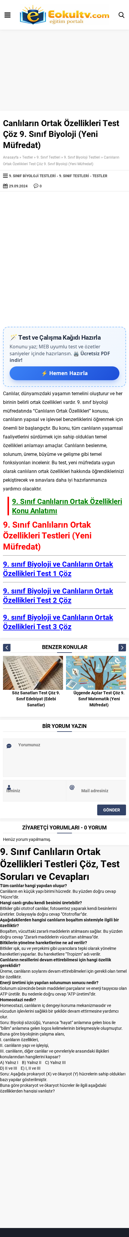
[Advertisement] (64, 259)
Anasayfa (11, 157)
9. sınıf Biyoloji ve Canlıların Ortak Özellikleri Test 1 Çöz (58, 568)
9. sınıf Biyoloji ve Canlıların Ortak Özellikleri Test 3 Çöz (58, 621)
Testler (27, 157)
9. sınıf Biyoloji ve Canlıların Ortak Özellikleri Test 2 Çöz (58, 595)
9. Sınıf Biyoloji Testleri (82, 157)
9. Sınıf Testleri (48, 157)
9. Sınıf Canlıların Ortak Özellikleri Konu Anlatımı (67, 505)
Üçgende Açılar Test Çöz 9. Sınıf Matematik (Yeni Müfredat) (99, 699)
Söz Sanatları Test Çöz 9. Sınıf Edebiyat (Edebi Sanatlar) (36, 699)
